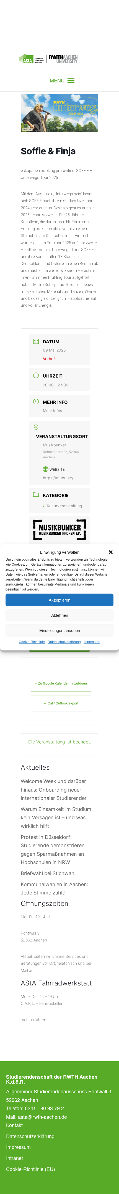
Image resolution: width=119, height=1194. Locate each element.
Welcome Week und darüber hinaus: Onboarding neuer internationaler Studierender (54, 789)
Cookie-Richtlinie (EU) (30, 1168)
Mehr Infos (52, 410)
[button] (110, 552)
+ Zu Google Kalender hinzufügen (61, 683)
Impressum (92, 641)
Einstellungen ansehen (59, 630)
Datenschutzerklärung (64, 641)
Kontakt (14, 1124)
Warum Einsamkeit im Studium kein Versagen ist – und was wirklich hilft (56, 817)
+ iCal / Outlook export (61, 703)
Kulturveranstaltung (64, 505)
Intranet (14, 1157)
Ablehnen (59, 615)
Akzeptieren (59, 600)
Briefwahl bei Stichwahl (48, 873)
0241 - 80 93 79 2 (44, 1108)
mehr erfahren (33, 1019)
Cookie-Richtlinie (32, 641)
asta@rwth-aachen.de (42, 1116)
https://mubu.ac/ (58, 477)
